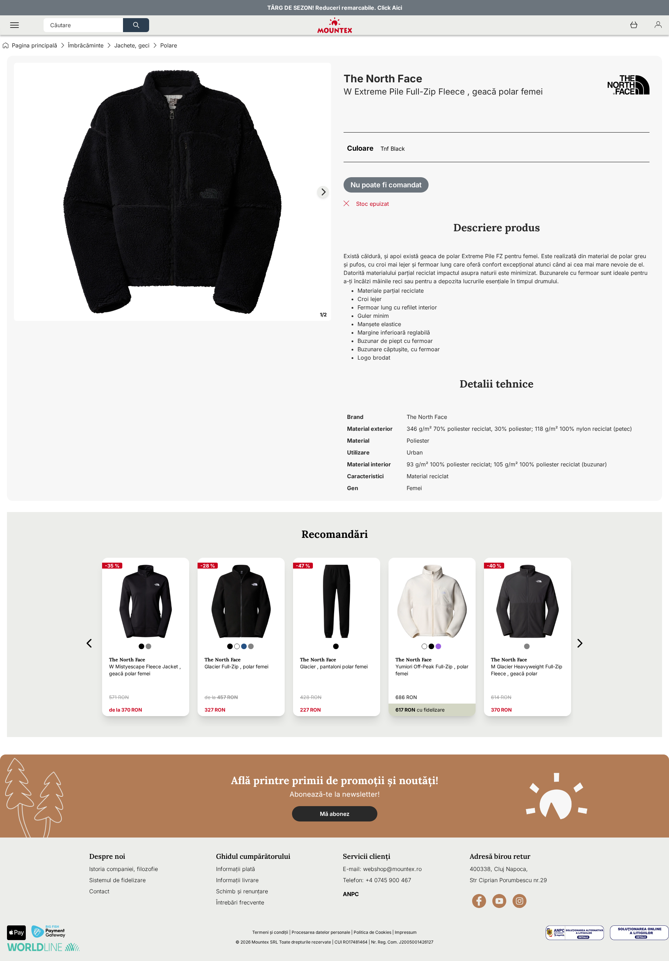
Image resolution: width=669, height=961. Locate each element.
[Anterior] (89, 642)
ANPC (351, 894)
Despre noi (107, 856)
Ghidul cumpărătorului (253, 856)
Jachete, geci (131, 45)
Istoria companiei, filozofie (123, 868)
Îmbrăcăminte (85, 45)
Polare (168, 45)
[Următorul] (580, 642)
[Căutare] (136, 25)
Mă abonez (334, 813)
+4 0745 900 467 (388, 880)
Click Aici (389, 7)
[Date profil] (658, 25)
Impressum (406, 932)
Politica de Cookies (372, 932)
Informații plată (235, 868)
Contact (99, 891)
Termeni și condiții (270, 932)
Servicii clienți (366, 856)
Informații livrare (237, 880)
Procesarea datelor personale (321, 932)
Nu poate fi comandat (386, 185)
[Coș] (633, 25)
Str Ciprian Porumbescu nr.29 (508, 880)
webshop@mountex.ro (392, 868)
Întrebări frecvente (240, 902)
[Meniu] (14, 25)
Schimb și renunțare (242, 891)
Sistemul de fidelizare (117, 880)
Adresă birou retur (500, 856)
